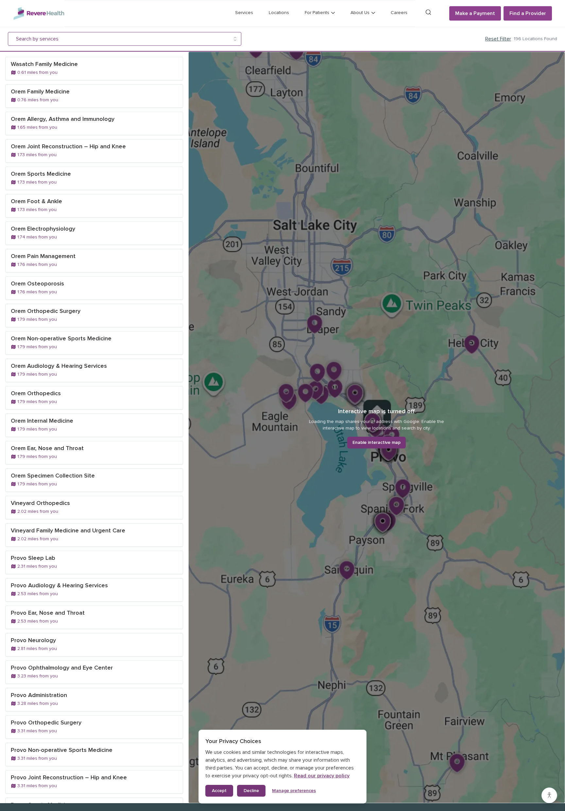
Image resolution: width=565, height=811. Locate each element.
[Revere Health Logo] (38, 13)
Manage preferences (294, 790)
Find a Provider (527, 13)
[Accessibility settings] (549, 795)
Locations (279, 12)
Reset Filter (498, 39)
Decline (251, 790)
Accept (219, 790)
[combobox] (120, 39)
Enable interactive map (376, 442)
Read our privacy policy (322, 775)
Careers (399, 12)
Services (244, 12)
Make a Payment (475, 13)
